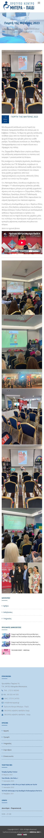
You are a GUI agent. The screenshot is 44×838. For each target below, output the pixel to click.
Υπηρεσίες (7, 618)
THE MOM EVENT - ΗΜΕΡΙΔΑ (20, 650)
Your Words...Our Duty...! (10, 778)
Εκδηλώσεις (16, 29)
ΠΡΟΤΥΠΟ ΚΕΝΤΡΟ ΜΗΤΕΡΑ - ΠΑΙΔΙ (17, 714)
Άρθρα (5, 606)
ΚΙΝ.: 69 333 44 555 (11, 694)
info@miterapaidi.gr (11, 702)
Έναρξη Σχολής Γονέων (9, 772)
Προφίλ (6, 737)
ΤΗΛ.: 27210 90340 (11, 690)
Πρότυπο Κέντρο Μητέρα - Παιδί (16, 706)
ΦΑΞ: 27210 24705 (11, 698)
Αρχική (6, 29)
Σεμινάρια (7, 750)
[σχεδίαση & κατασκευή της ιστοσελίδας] (35, 832)
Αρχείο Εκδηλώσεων (31, 29)
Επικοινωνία (8, 756)
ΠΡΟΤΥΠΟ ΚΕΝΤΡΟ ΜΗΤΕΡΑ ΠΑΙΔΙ (16, 710)
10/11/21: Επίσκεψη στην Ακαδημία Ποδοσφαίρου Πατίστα (22, 791)
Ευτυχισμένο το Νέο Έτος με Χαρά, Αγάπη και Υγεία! (19, 784)
